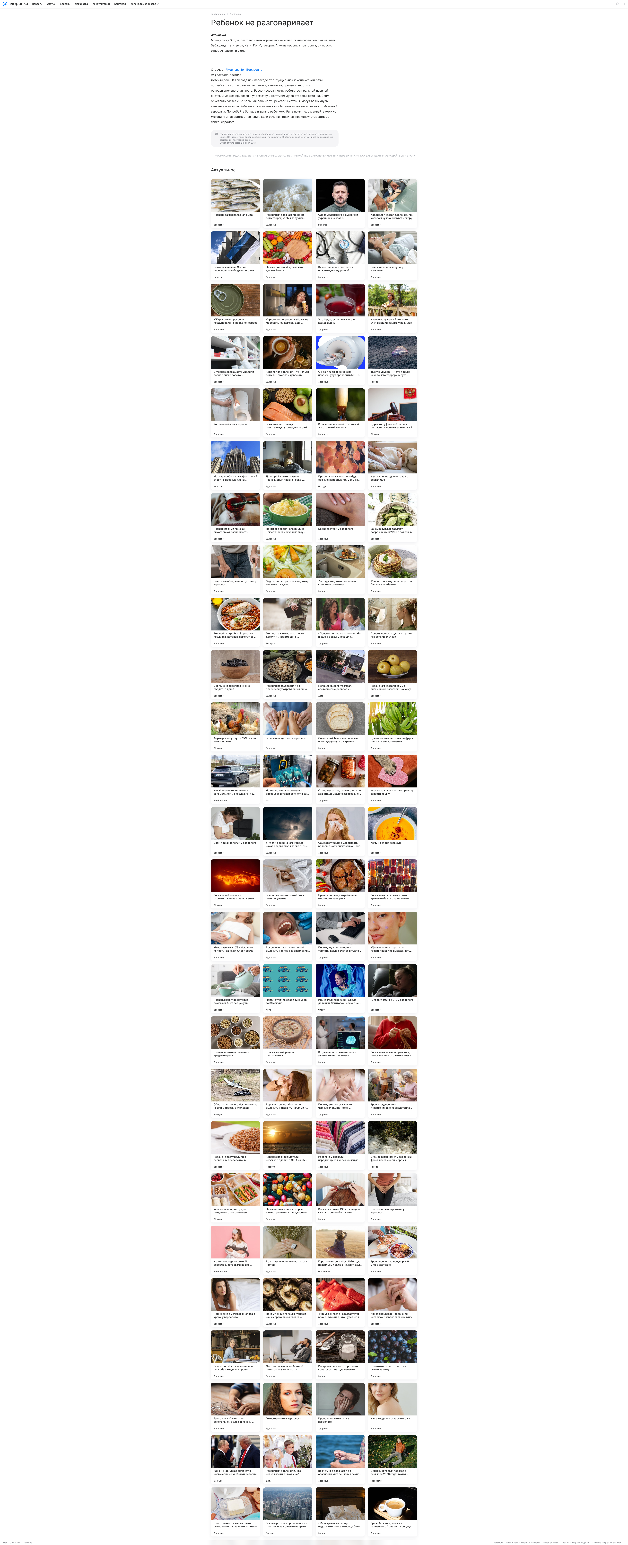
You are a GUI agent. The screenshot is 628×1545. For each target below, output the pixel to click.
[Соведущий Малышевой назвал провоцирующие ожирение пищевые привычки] (340, 726)
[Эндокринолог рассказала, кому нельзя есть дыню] (287, 569)
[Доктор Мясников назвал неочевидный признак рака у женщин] (287, 465)
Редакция (498, 1542)
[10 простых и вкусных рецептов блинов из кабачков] (392, 569)
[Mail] (5, 4)
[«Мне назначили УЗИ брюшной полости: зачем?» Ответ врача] (235, 936)
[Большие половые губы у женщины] (392, 255)
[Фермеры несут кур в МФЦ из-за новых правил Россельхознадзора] (235, 726)
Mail (5, 1542)
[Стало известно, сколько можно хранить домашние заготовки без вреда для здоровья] (340, 779)
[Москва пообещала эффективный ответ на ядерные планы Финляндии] (235, 465)
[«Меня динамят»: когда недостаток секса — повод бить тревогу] (340, 1511)
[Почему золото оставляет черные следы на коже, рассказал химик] (340, 1093)
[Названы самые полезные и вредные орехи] (235, 1040)
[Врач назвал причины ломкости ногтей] (287, 1250)
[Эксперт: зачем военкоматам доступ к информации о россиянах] (287, 622)
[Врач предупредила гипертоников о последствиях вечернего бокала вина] (392, 1093)
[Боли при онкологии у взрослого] (235, 831)
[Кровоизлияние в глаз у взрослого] (340, 1407)
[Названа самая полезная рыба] (235, 203)
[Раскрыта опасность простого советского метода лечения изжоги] (340, 1354)
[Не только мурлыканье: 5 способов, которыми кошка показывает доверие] (235, 1250)
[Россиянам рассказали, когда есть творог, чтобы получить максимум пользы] (287, 203)
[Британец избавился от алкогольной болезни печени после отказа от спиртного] (235, 1407)
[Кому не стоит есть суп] (392, 831)
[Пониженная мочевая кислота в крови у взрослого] (235, 1302)
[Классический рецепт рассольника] (287, 1040)
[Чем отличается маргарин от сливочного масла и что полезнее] (235, 1511)
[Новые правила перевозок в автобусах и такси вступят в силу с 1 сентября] (287, 779)
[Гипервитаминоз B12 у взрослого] (392, 988)
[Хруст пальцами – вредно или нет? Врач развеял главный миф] (392, 1302)
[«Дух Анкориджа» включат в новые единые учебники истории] (235, 1459)
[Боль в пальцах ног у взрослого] (287, 726)
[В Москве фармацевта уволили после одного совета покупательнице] (235, 360)
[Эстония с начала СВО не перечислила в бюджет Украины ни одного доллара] (235, 255)
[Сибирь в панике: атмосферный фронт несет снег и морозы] (392, 1145)
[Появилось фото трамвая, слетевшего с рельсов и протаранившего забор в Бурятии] (340, 674)
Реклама (28, 1542)
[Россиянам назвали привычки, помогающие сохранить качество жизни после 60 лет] (392, 1040)
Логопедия (235, 14)
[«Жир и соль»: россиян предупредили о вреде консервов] (235, 308)
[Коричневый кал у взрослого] (235, 412)
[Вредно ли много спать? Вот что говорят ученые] (287, 883)
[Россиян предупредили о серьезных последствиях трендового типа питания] (235, 1145)
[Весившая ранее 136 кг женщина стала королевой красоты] (340, 1197)
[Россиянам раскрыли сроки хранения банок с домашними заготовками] (392, 883)
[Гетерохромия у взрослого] (287, 1407)
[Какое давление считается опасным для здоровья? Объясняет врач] (340, 255)
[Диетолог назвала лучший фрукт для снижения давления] (392, 726)
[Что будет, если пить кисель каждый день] (340, 308)
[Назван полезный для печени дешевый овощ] (287, 255)
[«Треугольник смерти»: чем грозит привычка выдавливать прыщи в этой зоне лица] (392, 936)
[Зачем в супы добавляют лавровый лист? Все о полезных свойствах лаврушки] (392, 517)
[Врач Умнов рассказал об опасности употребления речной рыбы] (340, 1459)
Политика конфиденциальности (607, 1542)
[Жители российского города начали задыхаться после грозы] (287, 831)
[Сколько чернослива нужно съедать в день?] (235, 674)
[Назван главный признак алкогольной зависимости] (235, 517)
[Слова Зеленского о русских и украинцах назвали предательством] (340, 203)
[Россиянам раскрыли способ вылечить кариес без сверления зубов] (287, 936)
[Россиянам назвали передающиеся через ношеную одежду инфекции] (340, 1145)
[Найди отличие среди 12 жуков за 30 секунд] (287, 988)
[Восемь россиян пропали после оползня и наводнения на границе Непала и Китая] (287, 1511)
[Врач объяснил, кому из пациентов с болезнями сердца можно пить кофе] (392, 1511)
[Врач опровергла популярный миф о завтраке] (392, 1250)
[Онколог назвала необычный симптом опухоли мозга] (287, 1354)
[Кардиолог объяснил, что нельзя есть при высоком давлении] (287, 360)
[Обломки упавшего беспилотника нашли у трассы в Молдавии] (235, 1093)
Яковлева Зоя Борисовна (244, 69)
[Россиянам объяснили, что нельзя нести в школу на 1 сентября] (287, 1459)
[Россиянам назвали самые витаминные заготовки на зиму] (392, 674)
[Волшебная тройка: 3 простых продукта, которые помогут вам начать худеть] (235, 622)
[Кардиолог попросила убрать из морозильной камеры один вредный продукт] (287, 308)
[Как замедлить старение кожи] (392, 1407)
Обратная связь (550, 1542)
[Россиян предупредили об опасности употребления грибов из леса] (287, 674)
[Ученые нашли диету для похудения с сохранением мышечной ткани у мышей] (235, 1197)
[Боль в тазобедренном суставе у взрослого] (235, 569)
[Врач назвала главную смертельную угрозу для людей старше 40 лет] (287, 412)
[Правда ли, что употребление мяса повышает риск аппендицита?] (340, 883)
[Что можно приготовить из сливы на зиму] (392, 1354)
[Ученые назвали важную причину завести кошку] (392, 779)
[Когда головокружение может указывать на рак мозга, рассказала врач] (340, 1040)
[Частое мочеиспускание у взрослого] (392, 1197)
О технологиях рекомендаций (575, 1542)
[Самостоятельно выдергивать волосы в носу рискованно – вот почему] (340, 831)
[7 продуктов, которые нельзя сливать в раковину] (340, 569)
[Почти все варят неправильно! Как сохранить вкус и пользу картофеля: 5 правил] (287, 517)
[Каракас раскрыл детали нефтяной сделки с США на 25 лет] (287, 1145)
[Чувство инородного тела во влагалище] (392, 465)
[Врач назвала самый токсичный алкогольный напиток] (340, 412)
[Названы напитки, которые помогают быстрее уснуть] (235, 988)
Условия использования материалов (523, 1542)
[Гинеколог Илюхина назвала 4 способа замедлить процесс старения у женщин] (235, 1354)
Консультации (218, 14)
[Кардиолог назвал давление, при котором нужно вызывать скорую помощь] (392, 203)
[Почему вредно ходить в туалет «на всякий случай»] (392, 622)
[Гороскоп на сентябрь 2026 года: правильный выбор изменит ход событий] (340, 1250)
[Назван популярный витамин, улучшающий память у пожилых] (392, 308)
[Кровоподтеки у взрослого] (340, 517)
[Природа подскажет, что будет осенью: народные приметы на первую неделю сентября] (340, 465)
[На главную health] (17, 4)
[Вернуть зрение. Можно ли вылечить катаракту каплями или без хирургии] (287, 1093)
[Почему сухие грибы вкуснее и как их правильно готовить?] (287, 1302)
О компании (15, 1542)
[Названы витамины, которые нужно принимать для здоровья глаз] (287, 1197)
